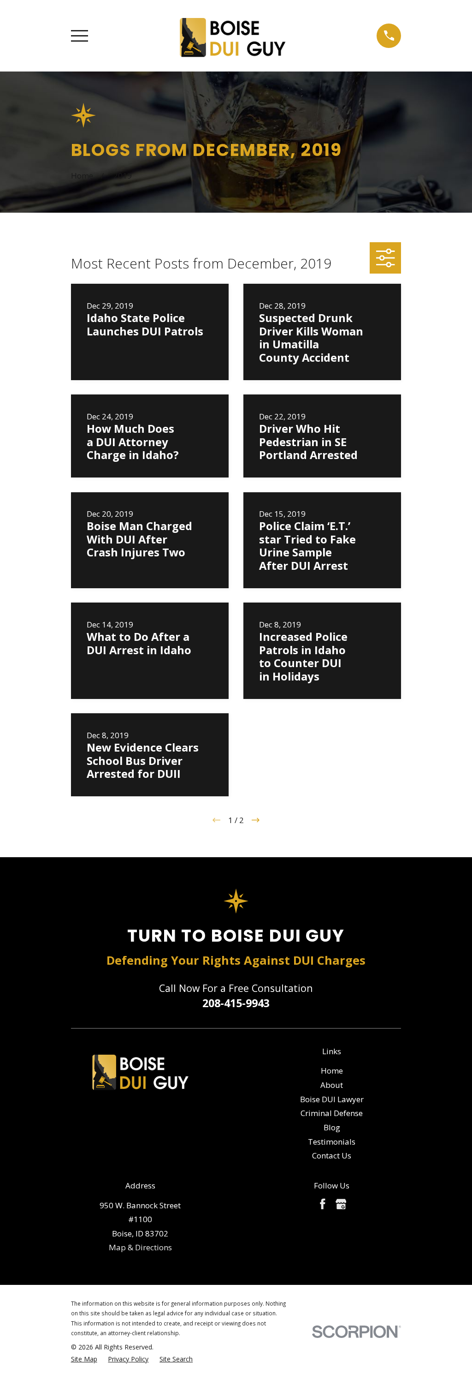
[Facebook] (322, 1204)
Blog (332, 1127)
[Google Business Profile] (341, 1204)
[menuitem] (84, 1359)
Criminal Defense (332, 1113)
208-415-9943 (236, 1003)
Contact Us (331, 1155)
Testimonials (331, 1141)
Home (332, 1070)
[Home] (232, 36)
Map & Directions (140, 1247)
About (331, 1085)
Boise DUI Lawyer (332, 1099)
